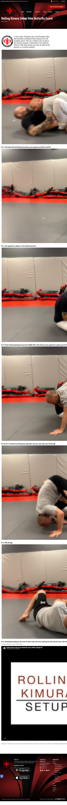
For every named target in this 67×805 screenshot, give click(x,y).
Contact (57, 12)
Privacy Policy (18, 799)
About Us (37, 12)
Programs (29, 12)
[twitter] (42, 770)
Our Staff (57, 778)
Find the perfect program (56, 7)
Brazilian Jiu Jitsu (58, 768)
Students (63, 1)
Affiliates (23, 18)
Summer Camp (58, 772)
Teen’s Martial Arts (59, 766)
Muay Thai (57, 770)
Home (22, 12)
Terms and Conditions (26, 799)
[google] (49, 770)
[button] (1, 776)
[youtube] (47, 770)
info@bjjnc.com (44, 767)
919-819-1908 (55, 1)
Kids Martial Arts (58, 765)
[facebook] (40, 770)
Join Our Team (58, 781)
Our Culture (57, 776)
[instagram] (44, 770)
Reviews (50, 12)
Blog (45, 12)
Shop (30, 18)
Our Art (56, 779)
